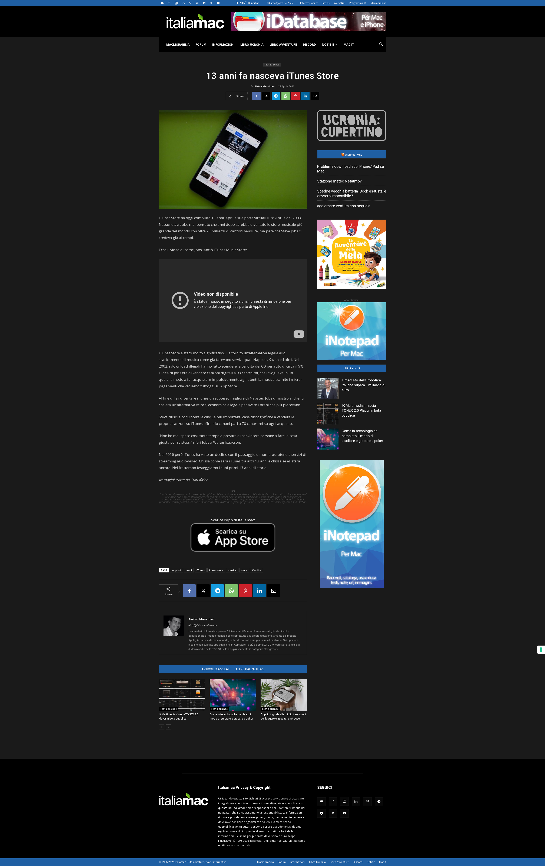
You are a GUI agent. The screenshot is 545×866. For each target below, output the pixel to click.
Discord (309, 44)
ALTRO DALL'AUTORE (249, 669)
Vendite (256, 570)
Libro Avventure (283, 44)
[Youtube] (218, 3)
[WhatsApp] (285, 96)
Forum (201, 44)
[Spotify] (197, 3)
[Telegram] (204, 3)
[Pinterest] (190, 3)
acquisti (176, 570)
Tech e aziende (272, 64)
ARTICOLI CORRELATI (216, 669)
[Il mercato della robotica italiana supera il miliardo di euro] (327, 388)
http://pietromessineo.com (203, 625)
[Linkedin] (183, 3)
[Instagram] (176, 3)
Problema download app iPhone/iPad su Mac (350, 168)
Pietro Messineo (264, 86)
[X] (211, 3)
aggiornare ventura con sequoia (343, 206)
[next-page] (168, 727)
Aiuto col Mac (353, 154)
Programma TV (358, 2)
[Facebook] (169, 3)
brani (189, 570)
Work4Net (339, 2)
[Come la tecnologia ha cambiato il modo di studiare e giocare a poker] (233, 695)
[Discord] (162, 3)
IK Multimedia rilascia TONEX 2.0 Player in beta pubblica (361, 410)
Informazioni (307, 2)
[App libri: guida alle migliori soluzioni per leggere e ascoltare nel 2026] (284, 695)
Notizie (328, 44)
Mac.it (349, 44)
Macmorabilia (378, 2)
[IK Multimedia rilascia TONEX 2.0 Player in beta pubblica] (182, 695)
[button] (381, 45)
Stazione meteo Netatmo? (339, 181)
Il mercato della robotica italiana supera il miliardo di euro (363, 385)
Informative (219, 862)
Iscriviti (326, 2)
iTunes (200, 570)
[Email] (315, 96)
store (244, 570)
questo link (225, 808)
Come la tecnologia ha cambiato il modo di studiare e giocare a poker (362, 436)
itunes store (216, 570)
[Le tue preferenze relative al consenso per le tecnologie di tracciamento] (541, 650)
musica (232, 570)
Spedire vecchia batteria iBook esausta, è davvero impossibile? (351, 193)
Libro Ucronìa (252, 44)
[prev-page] (161, 727)
